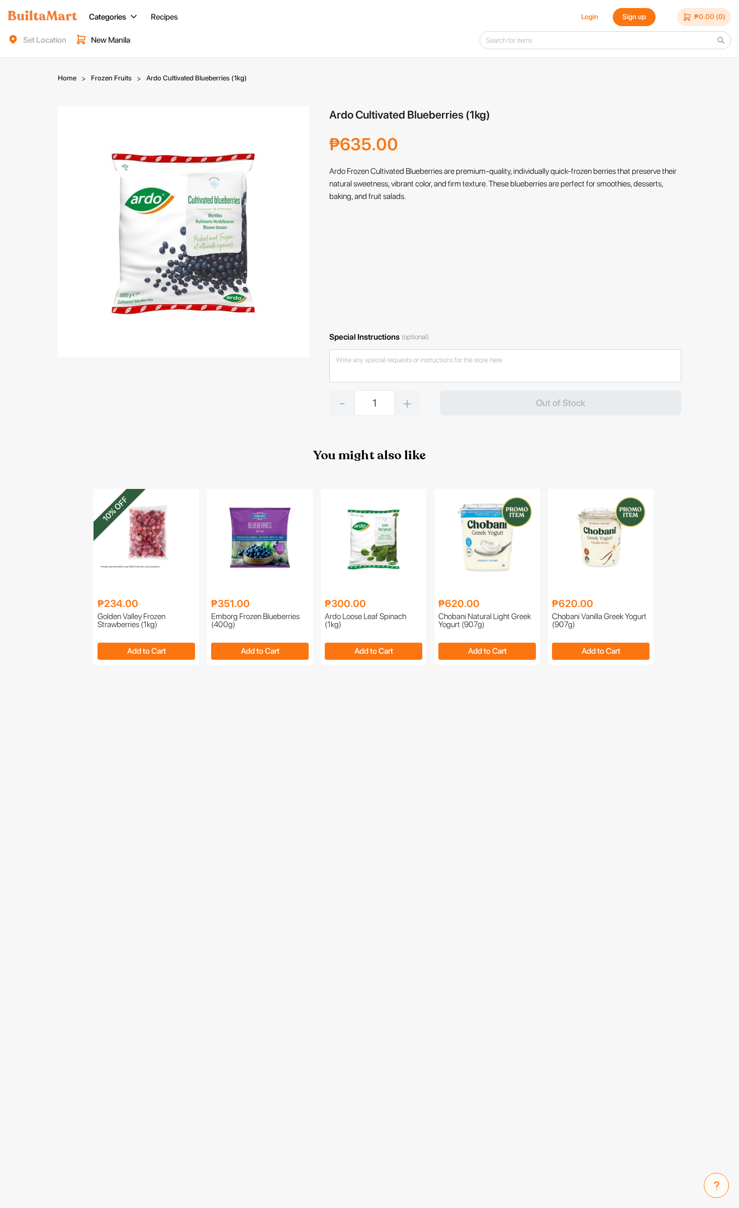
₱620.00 (459, 603)
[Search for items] (721, 40)
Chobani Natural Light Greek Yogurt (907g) (484, 621)
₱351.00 (230, 603)
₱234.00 (118, 603)
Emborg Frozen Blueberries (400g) (255, 621)
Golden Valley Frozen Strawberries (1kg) (131, 621)
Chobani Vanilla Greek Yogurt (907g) (599, 621)
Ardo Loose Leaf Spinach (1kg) (365, 621)
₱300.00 (345, 603)
